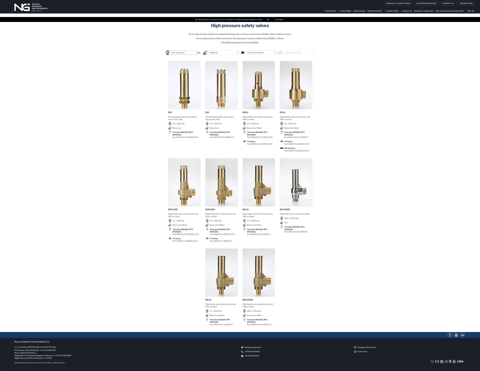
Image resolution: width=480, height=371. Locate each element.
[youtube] (456, 335)
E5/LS (246, 209)
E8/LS (208, 300)
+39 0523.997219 (251, 356)
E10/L (245, 112)
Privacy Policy (47, 363)
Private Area (362, 351)
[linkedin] (463, 335)
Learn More (279, 19)
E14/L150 (210, 209)
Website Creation (59, 363)
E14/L (283, 112)
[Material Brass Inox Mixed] (221, 52)
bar (198, 52)
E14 (207, 112)
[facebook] (450, 335)
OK (268, 19)
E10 (170, 112)
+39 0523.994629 (252, 351)
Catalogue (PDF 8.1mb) (366, 347)
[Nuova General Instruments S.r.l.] (31, 7)
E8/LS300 (248, 300)
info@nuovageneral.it (252, 347)
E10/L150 (173, 209)
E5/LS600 (285, 209)
